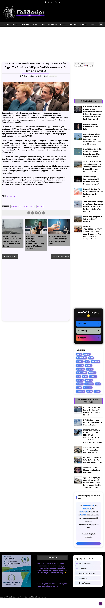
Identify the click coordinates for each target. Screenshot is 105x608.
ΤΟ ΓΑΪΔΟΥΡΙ (89, 384)
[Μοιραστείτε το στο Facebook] (54, 76)
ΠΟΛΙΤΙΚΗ (40, 206)
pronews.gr (11, 196)
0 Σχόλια (44, 76)
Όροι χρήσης (81, 578)
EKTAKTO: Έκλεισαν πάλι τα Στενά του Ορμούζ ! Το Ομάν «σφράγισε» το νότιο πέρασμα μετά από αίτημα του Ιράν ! (92, 166)
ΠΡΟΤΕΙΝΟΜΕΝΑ (81, 358)
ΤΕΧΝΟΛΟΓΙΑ (80, 391)
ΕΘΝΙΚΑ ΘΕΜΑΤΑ (16, 206)
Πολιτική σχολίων (83, 583)
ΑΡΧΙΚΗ (6, 24)
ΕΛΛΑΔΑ (14, 24)
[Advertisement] (52, 45)
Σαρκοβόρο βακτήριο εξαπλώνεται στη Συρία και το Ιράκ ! (91, 470)
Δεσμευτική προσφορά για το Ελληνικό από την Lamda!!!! (92, 219)
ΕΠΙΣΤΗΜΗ (73, 24)
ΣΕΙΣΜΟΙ (97, 391)
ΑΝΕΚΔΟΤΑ (89, 380)
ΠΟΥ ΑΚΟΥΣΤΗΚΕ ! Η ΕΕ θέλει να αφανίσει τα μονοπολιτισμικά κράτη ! (92, 460)
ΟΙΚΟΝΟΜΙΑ (25, 24)
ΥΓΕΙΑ (43, 24)
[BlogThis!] (50, 76)
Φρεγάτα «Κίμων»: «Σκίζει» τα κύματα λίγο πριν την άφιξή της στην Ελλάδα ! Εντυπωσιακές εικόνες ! (12, 241)
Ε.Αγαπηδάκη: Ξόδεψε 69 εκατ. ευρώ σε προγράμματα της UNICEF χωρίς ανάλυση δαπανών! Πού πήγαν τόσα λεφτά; (35, 242)
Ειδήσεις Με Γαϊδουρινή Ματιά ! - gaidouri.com (30, 597)
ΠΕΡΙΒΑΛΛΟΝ (52, 24)
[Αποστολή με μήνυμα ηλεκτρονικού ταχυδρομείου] (48, 76)
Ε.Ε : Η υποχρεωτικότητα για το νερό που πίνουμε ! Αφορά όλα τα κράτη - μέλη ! (58, 239)
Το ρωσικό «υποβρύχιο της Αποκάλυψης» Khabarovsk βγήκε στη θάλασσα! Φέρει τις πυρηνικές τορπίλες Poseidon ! (93, 206)
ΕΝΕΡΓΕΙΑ (79, 384)
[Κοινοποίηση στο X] (52, 76)
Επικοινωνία (81, 568)
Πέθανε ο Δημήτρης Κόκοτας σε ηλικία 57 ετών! (91, 126)
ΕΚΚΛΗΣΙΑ (80, 380)
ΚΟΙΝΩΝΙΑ (89, 369)
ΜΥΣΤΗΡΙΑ (83, 24)
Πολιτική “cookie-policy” (86, 573)
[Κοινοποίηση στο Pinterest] (56, 76)
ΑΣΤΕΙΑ (85, 376)
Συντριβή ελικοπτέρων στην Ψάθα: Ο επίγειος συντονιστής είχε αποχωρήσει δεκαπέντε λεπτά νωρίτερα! (92, 139)
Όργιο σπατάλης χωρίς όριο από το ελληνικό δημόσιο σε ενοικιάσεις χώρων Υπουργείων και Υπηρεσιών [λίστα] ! (92, 482)
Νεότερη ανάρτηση (10, 256)
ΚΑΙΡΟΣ (98, 384)
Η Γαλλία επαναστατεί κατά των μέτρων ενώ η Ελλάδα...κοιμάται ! (92, 422)
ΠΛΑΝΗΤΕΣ (93, 376)
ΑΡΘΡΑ (79, 387)
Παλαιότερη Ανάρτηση (60, 256)
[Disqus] (36, 292)
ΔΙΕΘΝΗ (89, 391)
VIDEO (6, 29)
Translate (90, 66)
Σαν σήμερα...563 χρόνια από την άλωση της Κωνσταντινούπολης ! (92, 449)
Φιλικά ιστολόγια (83, 563)
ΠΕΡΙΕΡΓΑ (63, 24)
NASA (92, 24)
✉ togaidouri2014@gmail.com (88, 543)
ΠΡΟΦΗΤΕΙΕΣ (87, 387)
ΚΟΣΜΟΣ (35, 24)
